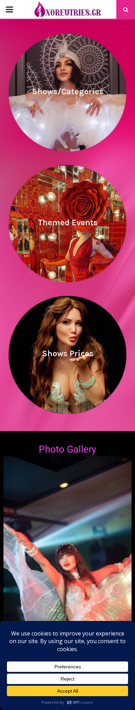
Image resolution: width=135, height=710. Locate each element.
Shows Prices (67, 353)
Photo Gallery (67, 449)
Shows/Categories (68, 91)
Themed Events (68, 222)
